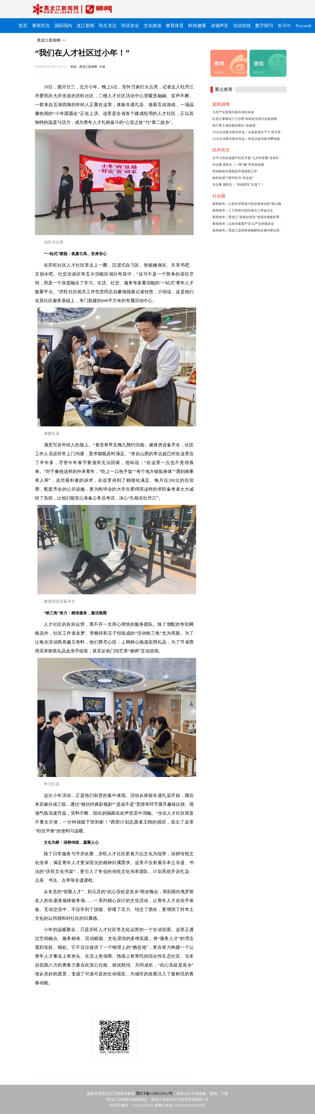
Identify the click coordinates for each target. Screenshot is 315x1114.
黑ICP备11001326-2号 (154, 1093)
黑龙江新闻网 (49, 40)
